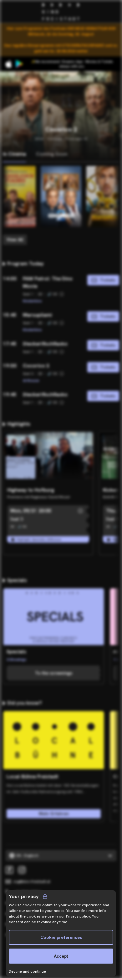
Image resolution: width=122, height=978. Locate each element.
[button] (80, 510)
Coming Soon (51, 154)
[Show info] (61, 294)
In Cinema (14, 154)
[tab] (14, 154)
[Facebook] (9, 870)
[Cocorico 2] (61, 196)
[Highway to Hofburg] (48, 458)
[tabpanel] (61, 205)
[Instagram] (22, 870)
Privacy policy (78, 916)
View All (15, 239)
